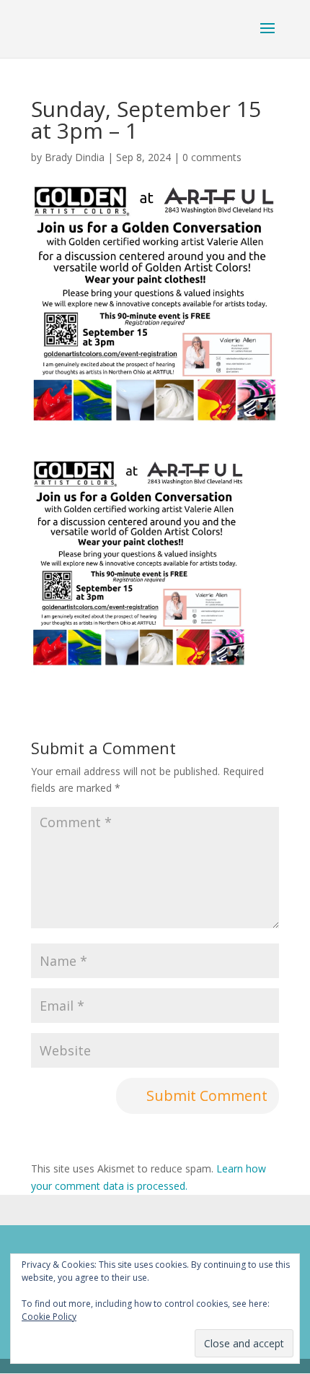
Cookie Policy (49, 1316)
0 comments (212, 157)
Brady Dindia (75, 157)
